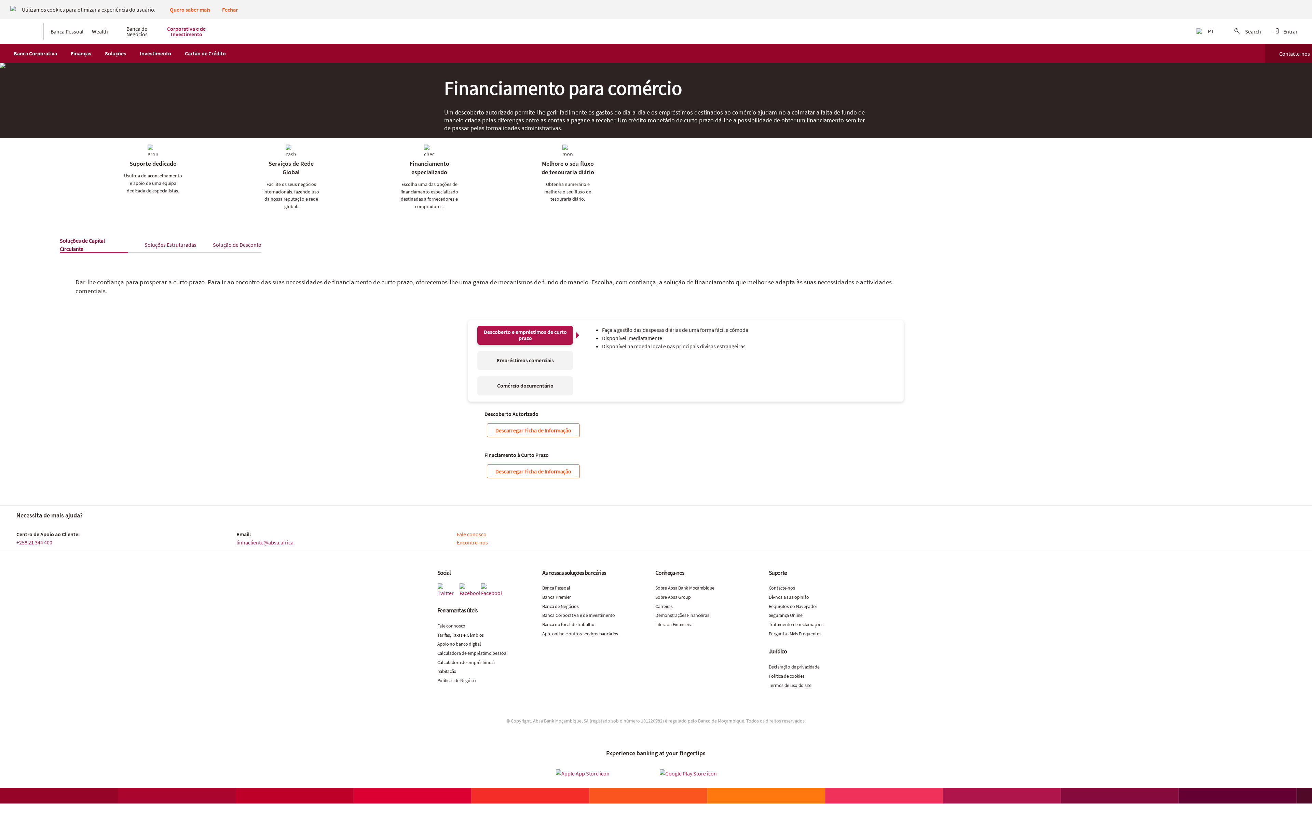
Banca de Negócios (560, 606)
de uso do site (797, 685)
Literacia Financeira (673, 624)
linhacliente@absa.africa (264, 542)
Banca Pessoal (556, 588)
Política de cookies (787, 676)
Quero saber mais (190, 9)
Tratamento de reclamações (796, 624)
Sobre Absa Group (673, 597)
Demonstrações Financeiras (682, 615)
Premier (563, 597)
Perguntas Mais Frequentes (795, 634)
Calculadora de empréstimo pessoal (472, 653)
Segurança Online (786, 615)
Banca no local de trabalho (568, 624)
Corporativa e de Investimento (585, 615)
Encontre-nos (472, 542)
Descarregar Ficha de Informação (533, 430)
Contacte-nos (1294, 53)
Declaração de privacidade (794, 667)
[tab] (170, 244)
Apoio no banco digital (459, 644)
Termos (776, 685)
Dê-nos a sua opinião (789, 597)
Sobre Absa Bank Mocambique (684, 588)
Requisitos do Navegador (793, 606)
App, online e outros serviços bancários (580, 634)
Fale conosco (472, 534)
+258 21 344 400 (34, 542)
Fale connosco (451, 626)
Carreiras (663, 606)
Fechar (230, 9)
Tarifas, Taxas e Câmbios (460, 635)
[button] (35, 53)
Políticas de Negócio (456, 680)
